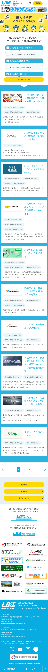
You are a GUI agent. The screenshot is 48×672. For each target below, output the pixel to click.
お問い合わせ (20, 641)
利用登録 (38, 3)
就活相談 (24, 491)
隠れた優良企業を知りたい (20, 61)
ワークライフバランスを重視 (21, 48)
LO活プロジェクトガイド (8, 641)
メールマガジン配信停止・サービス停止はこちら (14, 643)
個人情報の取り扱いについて (34, 641)
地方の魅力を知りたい (18, 74)
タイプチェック (24, 498)
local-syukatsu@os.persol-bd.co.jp (14, 623)
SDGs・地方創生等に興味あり (21, 67)
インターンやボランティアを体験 (23, 54)
